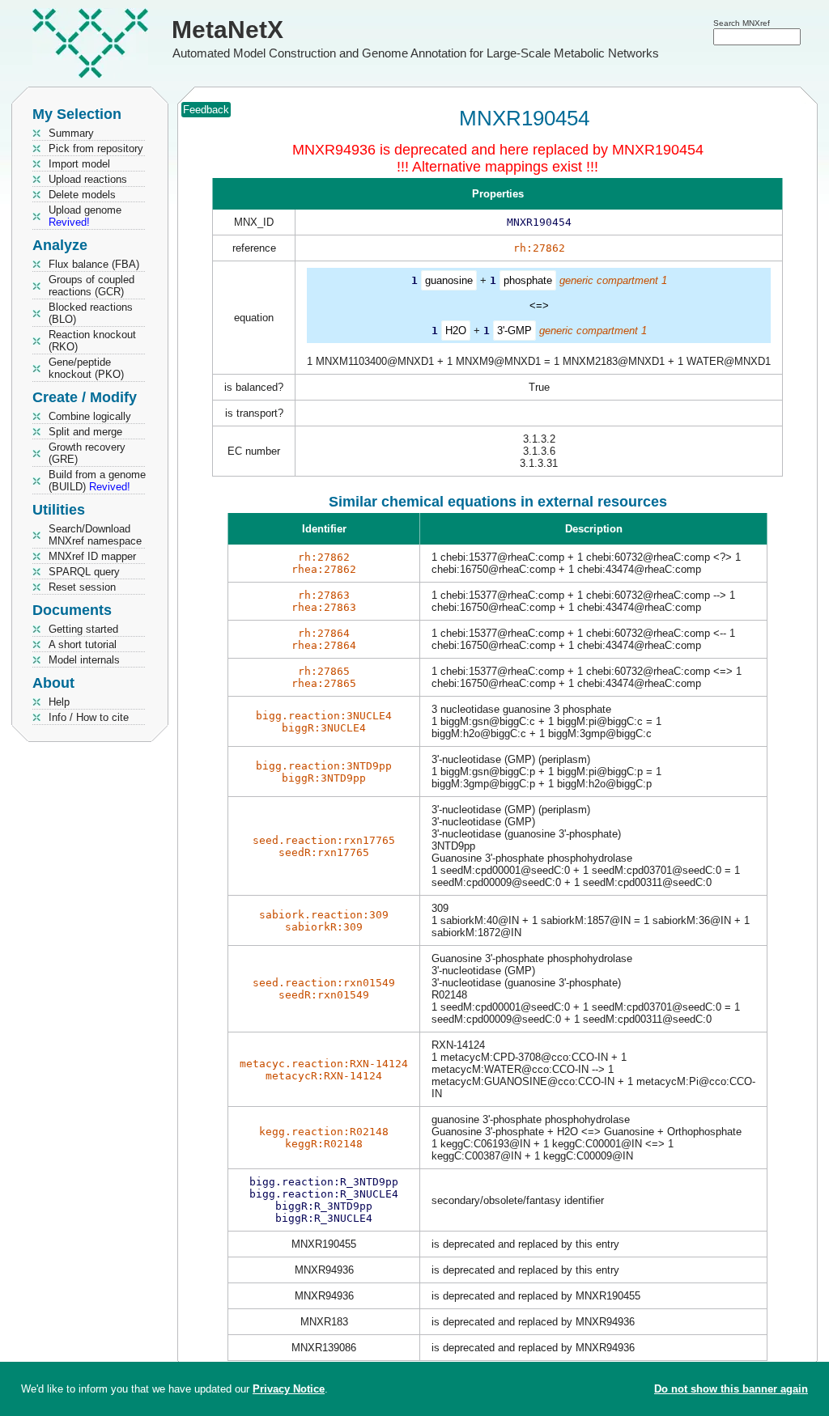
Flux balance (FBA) (94, 264)
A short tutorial (83, 644)
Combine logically (90, 416)
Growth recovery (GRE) (87, 453)
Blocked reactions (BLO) (91, 313)
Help (59, 702)
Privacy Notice (289, 1389)
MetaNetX (227, 29)
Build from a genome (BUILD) (97, 480)
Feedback (206, 110)
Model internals (84, 660)
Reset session (82, 587)
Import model (79, 164)
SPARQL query (84, 572)
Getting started (83, 629)
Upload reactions (88, 179)
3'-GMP (514, 330)
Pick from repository (96, 148)
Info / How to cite (89, 717)
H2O (455, 330)
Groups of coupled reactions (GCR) (91, 285)
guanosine (449, 280)
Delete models (82, 195)
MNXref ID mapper (92, 556)
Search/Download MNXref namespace (95, 535)
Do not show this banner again (731, 1389)
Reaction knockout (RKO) (92, 341)
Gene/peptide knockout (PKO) (86, 368)
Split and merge (85, 432)
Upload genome (85, 216)
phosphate (528, 280)
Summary (71, 133)
